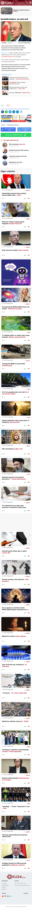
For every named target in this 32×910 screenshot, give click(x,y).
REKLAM (4, 889)
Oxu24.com (4, 52)
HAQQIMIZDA (5, 885)
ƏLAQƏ (4, 887)
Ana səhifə (4, 883)
